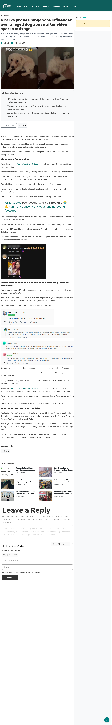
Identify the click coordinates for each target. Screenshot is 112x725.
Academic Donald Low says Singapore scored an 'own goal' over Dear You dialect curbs (26, 471)
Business (56, 6)
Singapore (5, 15)
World (26, 6)
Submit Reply (58, 544)
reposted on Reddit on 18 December (27, 164)
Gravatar (27, 519)
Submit (10, 577)
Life (74, 6)
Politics (35, 6)
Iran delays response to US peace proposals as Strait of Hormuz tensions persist (25, 483)
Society (45, 6)
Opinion (66, 6)
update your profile (39, 519)
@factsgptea (12, 202)
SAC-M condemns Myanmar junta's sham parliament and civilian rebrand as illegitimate (63, 471)
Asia (19, 6)
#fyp (39, 206)
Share (23, 125)
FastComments (64, 516)
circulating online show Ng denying (26, 388)
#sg (32, 206)
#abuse (25, 206)
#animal (14, 206)
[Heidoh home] (7, 6)
